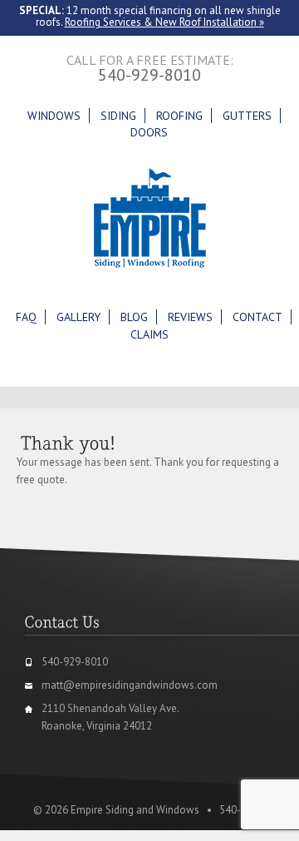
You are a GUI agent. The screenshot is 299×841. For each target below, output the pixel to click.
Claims (149, 334)
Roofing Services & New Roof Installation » (164, 22)
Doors (149, 132)
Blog (134, 316)
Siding (118, 115)
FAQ (26, 316)
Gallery (78, 316)
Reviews (190, 316)
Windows (54, 115)
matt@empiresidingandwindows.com (130, 685)
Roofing (179, 115)
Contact (257, 316)
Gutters (247, 115)
